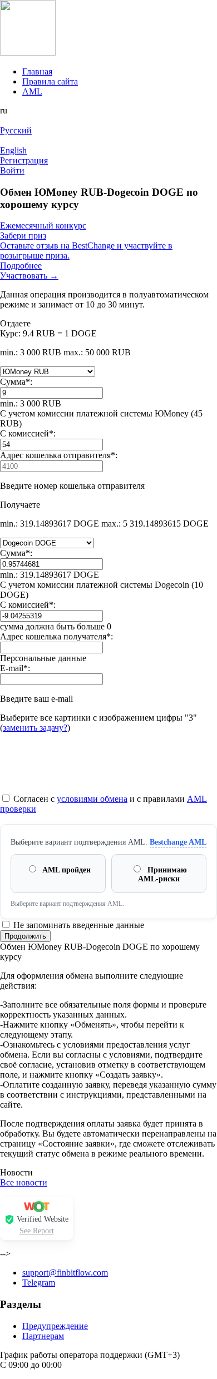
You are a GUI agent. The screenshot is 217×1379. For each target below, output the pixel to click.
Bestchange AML (178, 842)
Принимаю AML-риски (162, 874)
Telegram (38, 1282)
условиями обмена (92, 798)
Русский (16, 130)
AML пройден (66, 870)
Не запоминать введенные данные (77, 925)
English (13, 150)
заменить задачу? (35, 727)
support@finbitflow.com (65, 1272)
